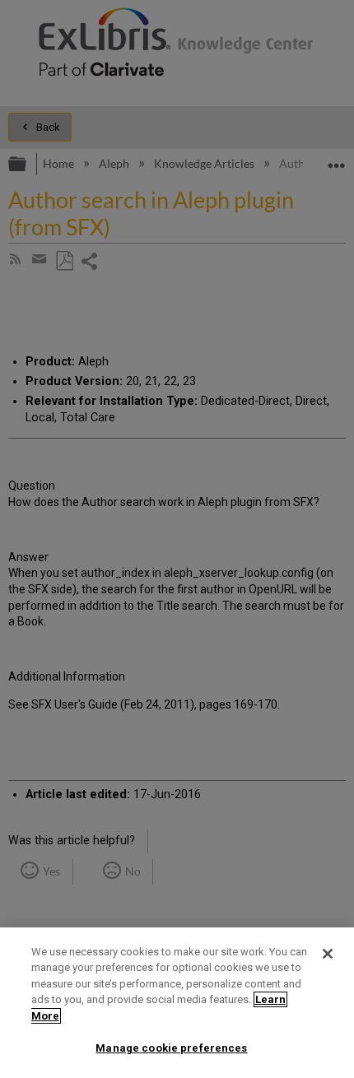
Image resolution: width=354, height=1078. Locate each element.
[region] (177, 1002)
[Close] (328, 954)
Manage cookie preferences (171, 1048)
